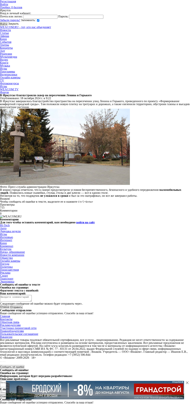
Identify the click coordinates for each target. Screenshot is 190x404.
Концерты (6, 47)
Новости (5, 30)
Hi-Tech (5, 225)
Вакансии (6, 336)
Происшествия (9, 269)
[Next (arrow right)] (1, 364)
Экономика (7, 281)
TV (2, 80)
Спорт (4, 275)
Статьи (4, 33)
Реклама (5, 272)
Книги (4, 62)
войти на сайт (85, 222)
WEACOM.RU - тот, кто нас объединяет (25, 27)
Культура (5, 249)
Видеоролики (8, 74)
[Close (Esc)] (0, 361)
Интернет (6, 240)
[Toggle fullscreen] (3, 361)
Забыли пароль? (10, 20)
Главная (5, 316)
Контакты (6, 319)
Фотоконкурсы (9, 83)
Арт (2, 50)
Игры (3, 68)
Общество (6, 257)
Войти (4, 4)
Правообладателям (12, 331)
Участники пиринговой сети (18, 328)
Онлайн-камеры (10, 77)
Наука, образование (12, 252)
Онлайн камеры (10, 260)
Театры (4, 44)
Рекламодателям (10, 325)
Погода (4, 263)
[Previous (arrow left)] (0, 364)
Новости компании (12, 255)
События (5, 41)
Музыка (5, 65)
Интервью (6, 237)
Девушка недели (10, 231)
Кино (3, 39)
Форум (4, 92)
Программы (7, 71)
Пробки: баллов (11, 7)
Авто (3, 228)
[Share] (1, 361)
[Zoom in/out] (4, 361)
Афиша (4, 36)
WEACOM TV (9, 89)
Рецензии (6, 53)
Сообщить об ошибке (12, 367)
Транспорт (6, 278)
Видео (4, 59)
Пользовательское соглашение (19, 334)
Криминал (6, 246)
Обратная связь (9, 322)
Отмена (4, 307)
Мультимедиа (8, 56)
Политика (6, 266)
